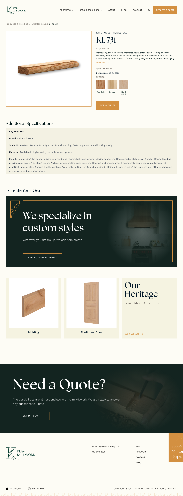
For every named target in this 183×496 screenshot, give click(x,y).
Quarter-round (40, 23)
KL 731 (54, 23)
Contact (137, 10)
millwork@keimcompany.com (106, 446)
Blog (124, 10)
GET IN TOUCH (31, 415)
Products (11, 23)
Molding (23, 23)
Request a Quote (165, 10)
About (111, 10)
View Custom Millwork (42, 257)
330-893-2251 (98, 451)
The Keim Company (143, 488)
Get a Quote (108, 105)
